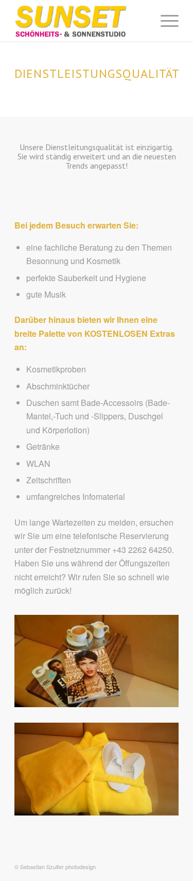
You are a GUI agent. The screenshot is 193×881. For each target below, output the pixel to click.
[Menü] (164, 20)
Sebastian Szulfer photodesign (58, 866)
